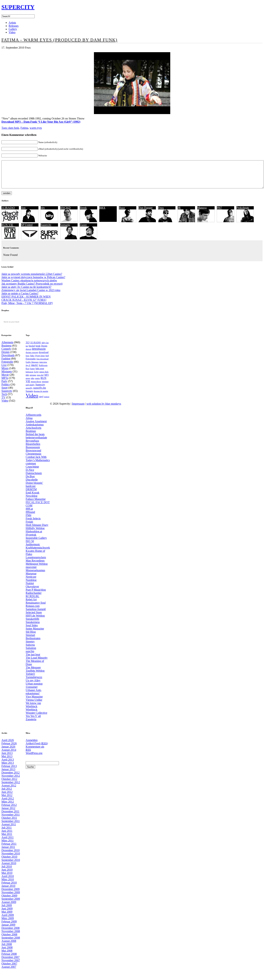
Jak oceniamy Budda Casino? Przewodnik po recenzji (31, 283)
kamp (32, 368)
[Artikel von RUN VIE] (10, 238)
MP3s (4, 377)
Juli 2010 (6, 866)
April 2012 (7, 798)
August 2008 (8, 940)
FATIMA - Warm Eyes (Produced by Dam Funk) (59, 40)
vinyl (41, 396)
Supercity (46, 224)
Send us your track (11, 322)
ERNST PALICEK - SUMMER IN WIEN (26, 296)
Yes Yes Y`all (33, 716)
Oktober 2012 (9, 779)
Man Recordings (35, 560)
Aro (23, 207)
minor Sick (43, 372)
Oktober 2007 (9, 963)
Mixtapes (6, 371)
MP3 (46, 375)
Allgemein (7, 342)
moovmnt (31, 567)
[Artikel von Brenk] (88, 221)
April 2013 (7, 759)
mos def (40, 375)
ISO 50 (30, 541)
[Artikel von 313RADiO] (10, 221)
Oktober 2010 (9, 856)
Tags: (4, 127)
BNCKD (65, 207)
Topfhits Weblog (35, 670)
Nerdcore (31, 576)
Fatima (24, 127)
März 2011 (7, 840)
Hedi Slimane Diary (37, 524)
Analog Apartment (36, 421)
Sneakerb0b (32, 618)
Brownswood (33, 450)
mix (27, 375)
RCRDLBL (32, 596)
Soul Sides (32, 625)
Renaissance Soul (36, 602)
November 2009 (10, 892)
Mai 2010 (6, 872)
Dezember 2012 (10, 772)
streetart (45, 382)
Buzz (122, 207)
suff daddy (30, 385)
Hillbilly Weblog (35, 528)
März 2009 (7, 918)
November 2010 (10, 853)
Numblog (31, 580)
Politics (5, 384)
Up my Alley (33, 680)
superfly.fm (39, 387)
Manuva (202, 207)
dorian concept (32, 352)
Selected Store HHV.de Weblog (35, 614)
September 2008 (10, 937)
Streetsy (30, 641)
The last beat (33, 654)
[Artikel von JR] (186, 221)
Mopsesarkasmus (35, 570)
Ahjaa (29, 418)
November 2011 (10, 814)
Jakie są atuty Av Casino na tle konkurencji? (26, 286)
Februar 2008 (9, 953)
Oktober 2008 (9, 934)
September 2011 (10, 821)
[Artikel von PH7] (225, 221)
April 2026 (7, 740)
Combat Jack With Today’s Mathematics (38, 458)
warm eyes (36, 127)
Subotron (31, 648)
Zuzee (83, 224)
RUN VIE (7, 224)
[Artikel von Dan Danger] (147, 221)
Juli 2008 (6, 944)
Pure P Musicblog (36, 589)
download (43, 352)
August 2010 (8, 863)
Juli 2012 (6, 788)
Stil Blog (31, 631)
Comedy (6, 348)
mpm (28, 378)
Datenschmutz (34, 473)
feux (27, 355)
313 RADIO (35, 342)
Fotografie (7, 361)
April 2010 (7, 876)
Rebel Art (31, 599)
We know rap (33, 703)
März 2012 (7, 801)
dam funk (13, 127)
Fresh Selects (33, 518)
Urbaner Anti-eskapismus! (33, 692)
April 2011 (7, 837)
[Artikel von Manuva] (206, 221)
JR (179, 207)
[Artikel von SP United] (29, 238)
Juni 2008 (7, 947)
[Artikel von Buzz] (127, 221)
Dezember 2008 (10, 927)
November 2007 (10, 960)
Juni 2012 (7, 791)
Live (4, 365)
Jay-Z (28, 365)
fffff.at (29, 508)
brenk (38, 346)
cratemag (31, 463)
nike (32, 378)
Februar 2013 (9, 766)
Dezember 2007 (10, 957)
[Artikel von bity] (49, 221)
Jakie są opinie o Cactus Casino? (19, 293)
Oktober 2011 (9, 817)
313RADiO (8, 207)
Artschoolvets (33, 427)
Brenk (83, 207)
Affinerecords (33, 414)
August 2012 (8, 785)
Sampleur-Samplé (36, 609)
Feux (161, 207)
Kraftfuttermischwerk (38, 547)
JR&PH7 (34, 365)
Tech (4, 394)
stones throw (36, 381)
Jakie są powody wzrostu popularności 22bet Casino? (31, 273)
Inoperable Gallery (36, 537)
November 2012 (10, 775)
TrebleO (30, 673)
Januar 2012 (8, 808)
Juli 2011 (6, 827)
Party (4, 381)
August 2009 (8, 902)
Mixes (4, 368)
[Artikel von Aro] (29, 221)
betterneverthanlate (36, 437)
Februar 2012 (9, 804)
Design (5, 352)
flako (32, 356)
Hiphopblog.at (34, 531)
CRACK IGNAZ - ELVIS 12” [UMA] (23, 299)
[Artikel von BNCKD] (69, 221)
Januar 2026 (8, 746)
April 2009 (7, 915)
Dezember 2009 (10, 889)
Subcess (30, 644)
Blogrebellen (33, 443)
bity (43, 207)
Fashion (5, 358)
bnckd (32, 345)
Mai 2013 (6, 756)
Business (6, 345)
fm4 (47, 355)
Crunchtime (32, 466)
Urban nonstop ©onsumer (34, 685)
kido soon (40, 368)
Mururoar (31, 573)
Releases (13, 25)
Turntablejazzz (34, 677)
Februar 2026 (9, 743)
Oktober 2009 (9, 895)
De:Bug (30, 476)
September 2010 (10, 859)
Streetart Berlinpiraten (33, 637)
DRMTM (31, 489)
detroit (28, 349)
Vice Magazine (34, 696)
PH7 (219, 207)
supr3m (30, 651)
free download (42, 359)
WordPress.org (34, 753)
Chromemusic (33, 453)
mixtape (33, 375)
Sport (4, 387)
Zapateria (31, 719)
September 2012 (10, 782)
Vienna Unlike (34, 699)
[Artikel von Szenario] (69, 238)
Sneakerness (33, 622)
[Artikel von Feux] (166, 221)
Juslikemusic (33, 544)
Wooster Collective (36, 712)
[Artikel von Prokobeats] (245, 221)
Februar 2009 (9, 921)
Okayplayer (32, 586)
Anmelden (32, 740)
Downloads (8, 355)
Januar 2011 (8, 847)
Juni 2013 (7, 753)
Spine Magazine (35, 628)
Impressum (78, 403)
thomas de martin (41, 391)
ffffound (30, 511)
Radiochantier (33, 592)
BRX (102, 207)
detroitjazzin (39, 348)
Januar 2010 (8, 885)
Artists (12, 22)
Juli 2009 (6, 905)
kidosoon (29, 372)
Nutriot (30, 583)
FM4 (28, 515)
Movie (5, 374)
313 (27, 342)
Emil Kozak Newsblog (32, 494)
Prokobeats (242, 207)
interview (43, 362)
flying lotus (40, 355)
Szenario (65, 224)
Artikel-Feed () (37, 743)
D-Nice (30, 469)
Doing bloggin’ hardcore (34, 484)
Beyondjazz (32, 440)
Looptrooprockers (36, 557)
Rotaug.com (33, 605)
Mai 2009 (6, 911)
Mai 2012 (6, 795)
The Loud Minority (37, 657)
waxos (46, 397)
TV (3, 397)
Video (12, 32)
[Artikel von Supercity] (49, 238)
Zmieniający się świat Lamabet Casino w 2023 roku (30, 290)
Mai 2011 (6, 834)
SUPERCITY (17, 7)
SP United (27, 224)
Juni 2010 (7, 869)
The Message (33, 667)
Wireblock (31, 706)
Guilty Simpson (32, 362)
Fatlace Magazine (36, 499)
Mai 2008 (6, 950)
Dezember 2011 (10, 811)
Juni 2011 (6, 830)
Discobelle (32, 479)
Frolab (29, 521)
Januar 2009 (8, 924)
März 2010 (7, 879)
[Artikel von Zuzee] (88, 238)
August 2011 (8, 824)
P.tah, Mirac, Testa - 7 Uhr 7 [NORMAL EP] (27, 303)
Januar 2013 (8, 769)
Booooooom (33, 447)
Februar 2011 (9, 843)
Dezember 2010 (10, 850)
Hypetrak (31, 534)
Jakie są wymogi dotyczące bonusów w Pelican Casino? (33, 277)
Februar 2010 (9, 882)
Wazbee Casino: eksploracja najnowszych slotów (29, 280)
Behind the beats (35, 434)
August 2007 (8, 966)
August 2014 (8, 749)
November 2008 (10, 931)
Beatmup (31, 431)
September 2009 (10, 898)
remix (37, 378)
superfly (29, 388)
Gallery (13, 29)
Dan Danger (145, 207)
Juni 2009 (7, 908)
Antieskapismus (35, 424)
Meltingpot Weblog (37, 563)
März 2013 (7, 762)
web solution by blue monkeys (103, 403)
